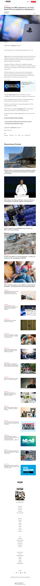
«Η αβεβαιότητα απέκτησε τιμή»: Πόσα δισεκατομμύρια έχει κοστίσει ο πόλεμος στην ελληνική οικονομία (11, 292)
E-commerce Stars (20, 543)
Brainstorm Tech (20, 541)
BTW (28, 577)
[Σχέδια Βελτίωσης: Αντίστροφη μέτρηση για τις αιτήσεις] (28, 325)
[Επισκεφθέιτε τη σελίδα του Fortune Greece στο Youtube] (20, 572)
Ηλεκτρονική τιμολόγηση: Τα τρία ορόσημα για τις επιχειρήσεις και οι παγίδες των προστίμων (10, 350)
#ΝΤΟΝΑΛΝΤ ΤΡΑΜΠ (27, 135)
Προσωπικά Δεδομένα (20, 563)
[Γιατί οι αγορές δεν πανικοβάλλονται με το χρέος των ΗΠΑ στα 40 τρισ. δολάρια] (20, 215)
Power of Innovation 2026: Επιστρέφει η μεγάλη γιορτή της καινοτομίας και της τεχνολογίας (11, 423)
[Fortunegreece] (8, 2)
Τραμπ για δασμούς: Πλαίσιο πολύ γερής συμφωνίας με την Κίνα (18, 121)
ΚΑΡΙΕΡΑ (5, 449)
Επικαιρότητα (20, 518)
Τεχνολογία (20, 523)
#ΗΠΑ (23, 135)
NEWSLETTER (33, 1)
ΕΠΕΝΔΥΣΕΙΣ (6, 304)
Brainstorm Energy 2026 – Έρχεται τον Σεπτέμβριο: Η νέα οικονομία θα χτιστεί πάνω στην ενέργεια (11, 466)
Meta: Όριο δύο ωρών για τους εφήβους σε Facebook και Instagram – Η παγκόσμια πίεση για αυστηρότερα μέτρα (19, 285)
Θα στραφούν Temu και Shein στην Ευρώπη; (14, 123)
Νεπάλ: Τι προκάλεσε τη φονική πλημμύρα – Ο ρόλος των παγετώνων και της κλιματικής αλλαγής (19, 257)
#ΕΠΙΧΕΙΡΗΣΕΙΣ (6, 135)
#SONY (16, 135)
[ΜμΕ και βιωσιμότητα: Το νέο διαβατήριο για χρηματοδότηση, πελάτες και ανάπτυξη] (28, 397)
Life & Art (20, 521)
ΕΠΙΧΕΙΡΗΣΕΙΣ (6, 5)
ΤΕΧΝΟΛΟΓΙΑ (6, 283)
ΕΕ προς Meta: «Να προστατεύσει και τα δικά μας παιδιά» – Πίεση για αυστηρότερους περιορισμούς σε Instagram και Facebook (20, 171)
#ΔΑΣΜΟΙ (19, 135)
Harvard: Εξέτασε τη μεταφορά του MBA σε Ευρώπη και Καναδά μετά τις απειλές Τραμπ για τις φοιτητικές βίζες (11, 365)
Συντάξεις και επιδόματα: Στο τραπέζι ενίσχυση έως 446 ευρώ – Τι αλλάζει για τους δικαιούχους (11, 336)
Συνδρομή (20, 560)
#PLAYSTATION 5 (11, 135)
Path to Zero (20, 546)
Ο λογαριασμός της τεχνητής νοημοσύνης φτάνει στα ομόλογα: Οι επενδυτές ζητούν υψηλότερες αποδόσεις (11, 307)
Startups (20, 526)
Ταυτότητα (20, 553)
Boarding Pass (20, 538)
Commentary (20, 531)
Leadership (20, 529)
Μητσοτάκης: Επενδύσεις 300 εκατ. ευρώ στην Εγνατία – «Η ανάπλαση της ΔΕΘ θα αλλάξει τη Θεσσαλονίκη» (19, 200)
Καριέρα (20, 528)
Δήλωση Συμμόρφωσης (20, 555)
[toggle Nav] (4, 1)
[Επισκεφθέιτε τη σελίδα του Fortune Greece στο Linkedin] (18, 572)
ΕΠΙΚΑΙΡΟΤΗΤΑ (6, 168)
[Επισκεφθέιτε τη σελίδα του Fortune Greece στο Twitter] (16, 572)
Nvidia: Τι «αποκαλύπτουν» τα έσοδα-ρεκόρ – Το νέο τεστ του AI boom (11, 379)
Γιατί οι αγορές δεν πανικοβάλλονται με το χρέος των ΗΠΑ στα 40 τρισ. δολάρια (18, 229)
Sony (6, 56)
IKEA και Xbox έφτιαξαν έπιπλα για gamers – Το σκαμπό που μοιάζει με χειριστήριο (11, 408)
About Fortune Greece (20, 552)
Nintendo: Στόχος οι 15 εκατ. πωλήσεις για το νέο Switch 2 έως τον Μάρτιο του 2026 (27, 83)
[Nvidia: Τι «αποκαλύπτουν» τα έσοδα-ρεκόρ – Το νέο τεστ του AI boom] (28, 383)
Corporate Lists (20, 506)
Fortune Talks (20, 511)
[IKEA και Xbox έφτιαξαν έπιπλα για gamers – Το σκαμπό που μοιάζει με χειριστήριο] (28, 412)
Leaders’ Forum (20, 509)
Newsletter (20, 558)
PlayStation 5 (20, 108)
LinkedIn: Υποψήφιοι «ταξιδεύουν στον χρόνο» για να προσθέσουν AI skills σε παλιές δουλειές (11, 452)
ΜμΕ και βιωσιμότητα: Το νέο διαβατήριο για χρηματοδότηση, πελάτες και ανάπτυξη (10, 394)
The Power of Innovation (20, 540)
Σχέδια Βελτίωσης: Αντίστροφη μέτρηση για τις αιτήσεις (10, 321)
